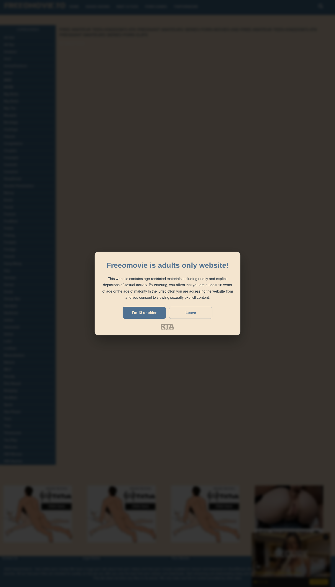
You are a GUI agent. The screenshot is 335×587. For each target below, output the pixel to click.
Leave (191, 312)
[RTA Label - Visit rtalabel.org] (167, 327)
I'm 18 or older (144, 312)
